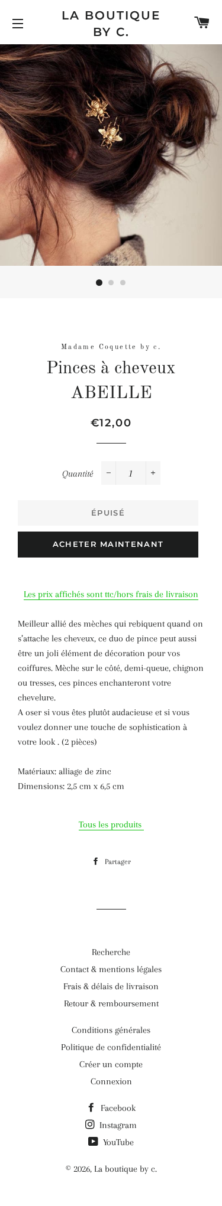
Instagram (117, 1125)
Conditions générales (111, 1030)
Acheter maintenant (108, 544)
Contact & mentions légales (111, 969)
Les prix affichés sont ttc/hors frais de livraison (111, 594)
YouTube (117, 1142)
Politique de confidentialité (111, 1047)
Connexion (111, 1081)
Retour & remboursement (111, 1003)
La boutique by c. (111, 23)
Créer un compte (111, 1064)
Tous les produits (111, 824)
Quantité (77, 473)
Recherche (111, 952)
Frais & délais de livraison (111, 986)
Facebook (117, 1108)
